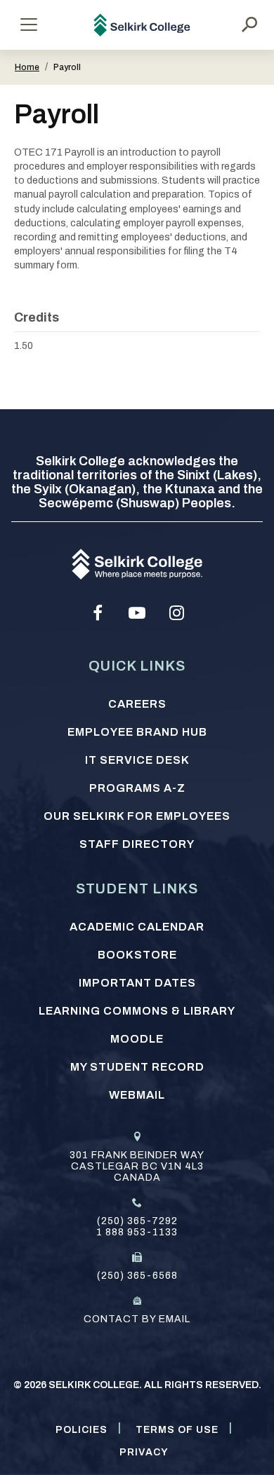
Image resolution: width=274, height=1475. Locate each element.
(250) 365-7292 (137, 1221)
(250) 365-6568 (137, 1275)
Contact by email (137, 1319)
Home (27, 67)
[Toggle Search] (249, 25)
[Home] (142, 25)
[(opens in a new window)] (97, 613)
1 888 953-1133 (137, 1232)
